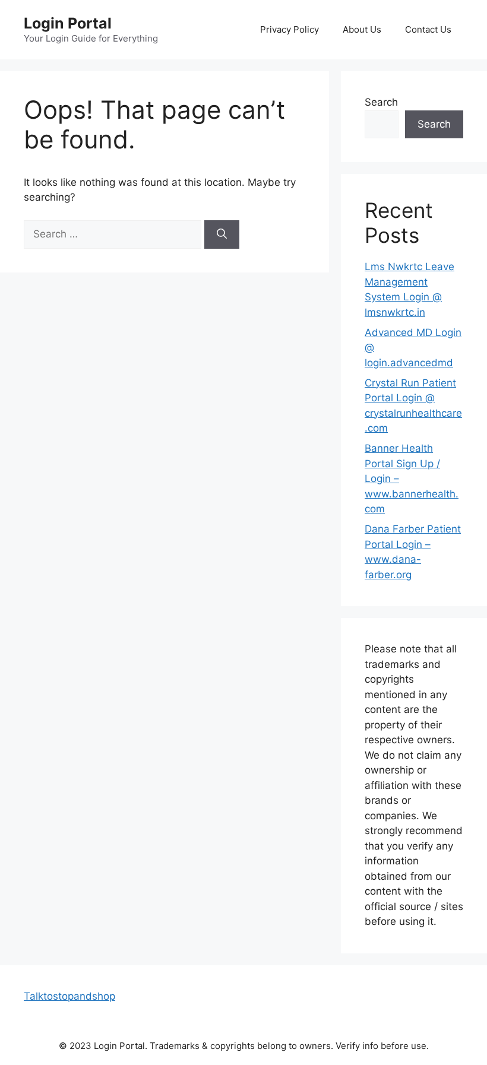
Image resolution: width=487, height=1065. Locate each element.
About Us (362, 29)
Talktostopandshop (69, 996)
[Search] (221, 234)
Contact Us (428, 29)
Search (381, 102)
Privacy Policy (289, 29)
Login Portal (68, 23)
